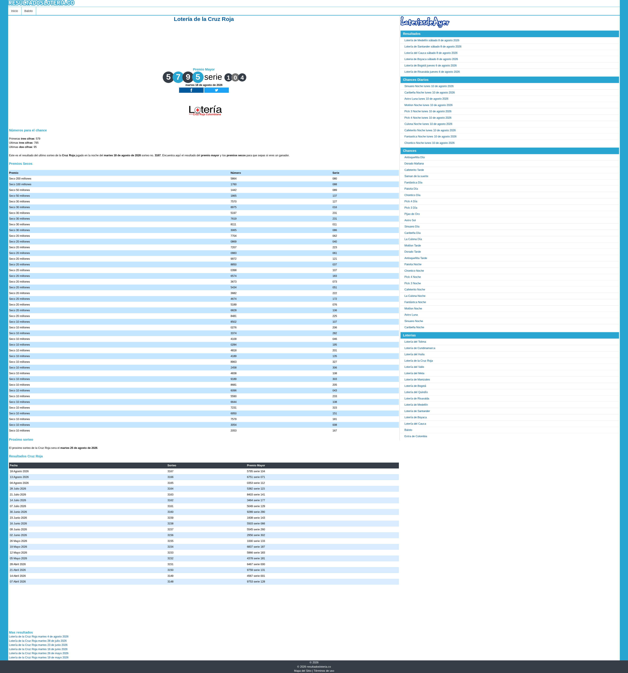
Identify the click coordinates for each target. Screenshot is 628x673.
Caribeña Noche (414, 327)
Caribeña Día (412, 232)
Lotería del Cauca (415, 423)
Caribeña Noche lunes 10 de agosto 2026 (429, 92)
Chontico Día (412, 195)
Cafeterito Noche (414, 289)
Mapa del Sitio (302, 670)
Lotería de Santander (417, 411)
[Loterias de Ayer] (425, 26)
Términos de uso (324, 670)
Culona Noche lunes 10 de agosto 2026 (428, 124)
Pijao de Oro (412, 213)
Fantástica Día (413, 182)
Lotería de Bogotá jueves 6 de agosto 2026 (430, 65)
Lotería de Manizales (417, 379)
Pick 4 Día (410, 201)
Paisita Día (411, 188)
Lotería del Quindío (416, 392)
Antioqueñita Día (414, 157)
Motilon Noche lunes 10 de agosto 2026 (428, 105)
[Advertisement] (204, 44)
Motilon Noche (413, 308)
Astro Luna (411, 314)
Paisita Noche (412, 264)
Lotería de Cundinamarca (419, 348)
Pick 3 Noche (412, 283)
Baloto (28, 11)
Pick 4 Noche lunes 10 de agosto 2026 (427, 117)
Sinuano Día (411, 226)
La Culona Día (413, 239)
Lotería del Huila (414, 354)
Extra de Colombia (415, 436)
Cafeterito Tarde (414, 169)
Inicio (14, 11)
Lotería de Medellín (416, 404)
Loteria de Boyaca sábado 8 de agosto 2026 (431, 59)
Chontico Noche (414, 270)
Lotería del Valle (414, 366)
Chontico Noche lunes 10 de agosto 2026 (429, 142)
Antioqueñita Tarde (415, 258)
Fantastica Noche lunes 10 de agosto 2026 (430, 136)
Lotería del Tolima (415, 341)
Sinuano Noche (413, 321)
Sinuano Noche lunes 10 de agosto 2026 (429, 86)
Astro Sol (410, 220)
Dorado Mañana (414, 163)
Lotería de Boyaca (415, 417)
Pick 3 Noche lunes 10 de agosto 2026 (427, 111)
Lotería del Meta (414, 373)
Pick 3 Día (410, 207)
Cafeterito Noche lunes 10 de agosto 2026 (430, 130)
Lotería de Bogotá (415, 385)
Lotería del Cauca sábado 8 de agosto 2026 (430, 52)
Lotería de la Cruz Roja (418, 360)
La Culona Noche (414, 295)
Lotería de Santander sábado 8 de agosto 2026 (432, 46)
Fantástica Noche (415, 302)
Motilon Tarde (412, 245)
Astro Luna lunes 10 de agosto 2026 (426, 98)
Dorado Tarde (412, 251)
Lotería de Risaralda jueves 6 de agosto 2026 (432, 71)
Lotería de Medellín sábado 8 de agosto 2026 (431, 40)
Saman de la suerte (416, 176)
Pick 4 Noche (412, 276)
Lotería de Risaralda (416, 398)
